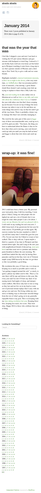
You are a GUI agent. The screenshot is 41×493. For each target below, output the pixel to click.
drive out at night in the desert (14, 80)
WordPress (31, 490)
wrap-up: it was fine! (18, 153)
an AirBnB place (12, 83)
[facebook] (4, 12)
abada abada (9, 3)
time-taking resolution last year (16, 301)
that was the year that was (19, 49)
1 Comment (35, 140)
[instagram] (8, 12)
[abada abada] (35, 6)
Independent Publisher (12, 490)
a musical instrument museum (27, 78)
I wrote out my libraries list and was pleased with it (20, 220)
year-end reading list (12, 94)
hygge (34, 119)
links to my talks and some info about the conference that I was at (20, 98)
